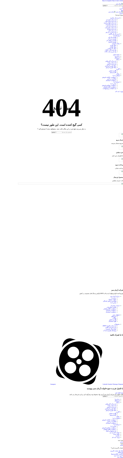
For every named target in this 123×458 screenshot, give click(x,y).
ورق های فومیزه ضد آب (109, 330)
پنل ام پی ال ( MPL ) (110, 50)
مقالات (114, 318)
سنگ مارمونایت (112, 48)
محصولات (117, 324)
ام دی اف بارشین (111, 64)
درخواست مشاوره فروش (109, 85)
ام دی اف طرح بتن (111, 19)
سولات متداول (112, 299)
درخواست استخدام (111, 80)
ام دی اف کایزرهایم (111, 61)
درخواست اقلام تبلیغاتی (109, 87)
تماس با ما (113, 83)
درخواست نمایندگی (111, 310)
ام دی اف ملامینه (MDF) (109, 325)
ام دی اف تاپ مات (111, 26)
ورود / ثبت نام (116, 437)
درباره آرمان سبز (115, 296)
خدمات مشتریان (115, 305)
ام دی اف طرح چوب (110, 21)
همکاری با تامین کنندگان (109, 301)
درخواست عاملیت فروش (109, 77)
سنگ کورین (113, 45)
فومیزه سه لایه (112, 39)
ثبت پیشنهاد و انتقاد (111, 431)
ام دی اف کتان (112, 31)
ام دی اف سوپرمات (110, 24)
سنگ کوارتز (113, 47)
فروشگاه (113, 316)
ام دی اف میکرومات (110, 27)
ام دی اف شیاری (111, 29)
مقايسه (118, 435)
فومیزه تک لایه (112, 37)
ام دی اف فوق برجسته (110, 23)
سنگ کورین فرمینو (111, 67)
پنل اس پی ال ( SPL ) (110, 51)
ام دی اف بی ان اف (111, 32)
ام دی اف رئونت (111, 62)
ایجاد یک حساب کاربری (116, 451)
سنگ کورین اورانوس (110, 66)
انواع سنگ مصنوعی (111, 329)
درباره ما (113, 298)
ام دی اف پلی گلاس (110, 327)
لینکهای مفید (116, 315)
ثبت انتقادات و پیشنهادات (109, 88)
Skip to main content (117, 0)
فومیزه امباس (112, 42)
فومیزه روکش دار (111, 40)
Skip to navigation (107, 0)
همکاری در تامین (111, 79)
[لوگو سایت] (119, 4)
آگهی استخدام (112, 321)
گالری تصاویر (112, 70)
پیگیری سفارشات (111, 307)
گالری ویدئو (113, 72)
